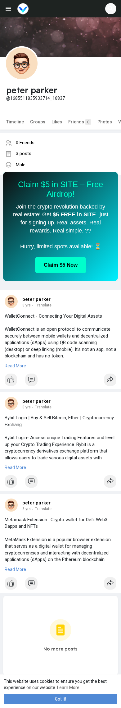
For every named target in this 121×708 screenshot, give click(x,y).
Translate (43, 305)
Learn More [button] (68, 687)
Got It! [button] (60, 699)
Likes (57, 121)
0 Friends (25, 142)
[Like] (60, 381)
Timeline (15, 121)
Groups (37, 121)
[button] (110, 8)
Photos (104, 121)
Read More (15, 365)
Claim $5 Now (61, 265)
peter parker (36, 299)
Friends (78, 121)
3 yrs (26, 305)
